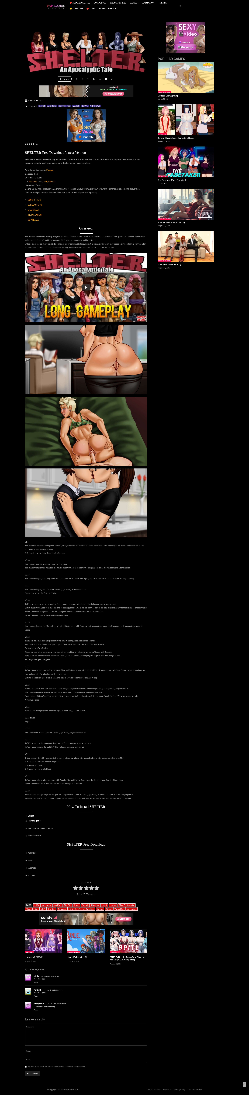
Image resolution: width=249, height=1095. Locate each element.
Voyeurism (132, 909)
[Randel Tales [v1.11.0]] (86, 941)
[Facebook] (76, 79)
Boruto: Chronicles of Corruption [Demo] (176, 138)
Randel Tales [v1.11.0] (77, 957)
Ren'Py (84, 106)
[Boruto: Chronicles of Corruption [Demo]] (186, 119)
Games (42, 106)
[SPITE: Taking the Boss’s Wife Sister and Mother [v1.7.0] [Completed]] (128, 941)
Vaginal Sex (120, 909)
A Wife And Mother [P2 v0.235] (171, 222)
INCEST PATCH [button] (34, 836)
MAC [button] (30, 860)
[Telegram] (106, 79)
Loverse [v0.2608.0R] (34, 957)
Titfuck (109, 909)
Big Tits (67, 905)
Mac (45, 181)
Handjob (95, 905)
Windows (95, 106)
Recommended (74, 952)
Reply (36, 982)
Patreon (49, 170)
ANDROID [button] (32, 868)
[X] (82, 79)
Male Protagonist (126, 905)
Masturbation (32, 909)
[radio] (75, 889)
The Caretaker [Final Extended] (172, 180)
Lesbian (113, 905)
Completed (64, 106)
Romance (62, 909)
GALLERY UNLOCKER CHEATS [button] (40, 828)
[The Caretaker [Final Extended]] (186, 162)
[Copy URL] (112, 79)
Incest (104, 905)
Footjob (85, 905)
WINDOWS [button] (32, 853)
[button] (181, 6)
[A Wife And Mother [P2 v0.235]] (186, 204)
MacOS (76, 106)
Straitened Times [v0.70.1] (169, 264)
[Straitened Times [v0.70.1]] (186, 246)
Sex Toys (79, 909)
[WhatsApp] (94, 79)
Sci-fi (70, 909)
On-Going (30, 952)
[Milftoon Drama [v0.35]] (186, 77)
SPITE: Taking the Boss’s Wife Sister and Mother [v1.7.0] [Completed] (128, 958)
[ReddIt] (100, 79)
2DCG (37, 905)
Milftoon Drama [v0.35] (168, 95)
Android (51, 106)
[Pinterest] (88, 79)
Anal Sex (57, 905)
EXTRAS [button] (31, 875)
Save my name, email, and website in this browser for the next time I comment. (57, 1067)
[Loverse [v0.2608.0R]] (43, 941)
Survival (100, 909)
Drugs (76, 905)
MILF (42, 909)
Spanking (90, 909)
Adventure (46, 905)
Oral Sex (51, 909)
